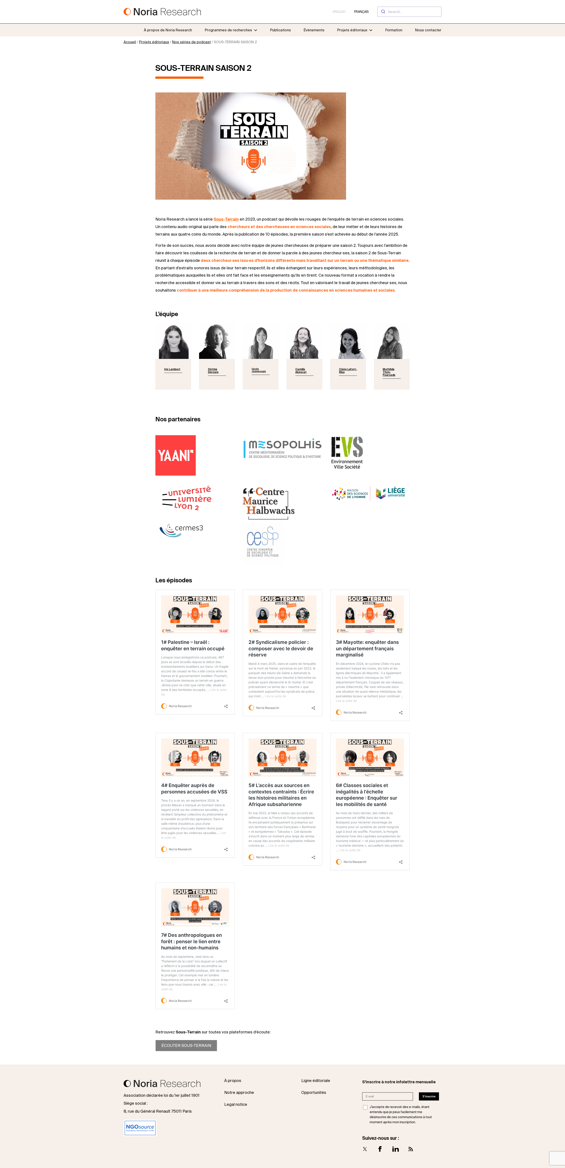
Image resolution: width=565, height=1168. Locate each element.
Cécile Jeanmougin (259, 370)
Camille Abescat (301, 370)
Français (361, 11)
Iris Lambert (172, 369)
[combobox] (409, 12)
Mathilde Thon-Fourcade (389, 372)
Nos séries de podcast (191, 42)
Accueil (130, 42)
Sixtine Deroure (213, 370)
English (339, 11)
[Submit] (383, 12)
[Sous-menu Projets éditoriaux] (371, 30)
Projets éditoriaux (154, 42)
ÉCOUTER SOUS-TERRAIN (186, 1045)
